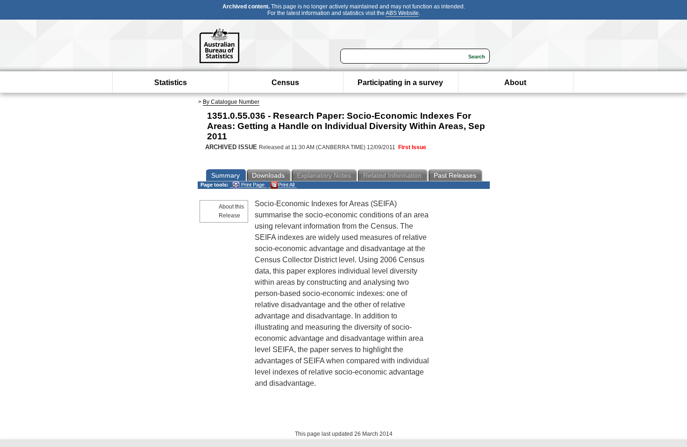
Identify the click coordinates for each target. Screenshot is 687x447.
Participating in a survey (400, 83)
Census (285, 83)
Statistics (170, 83)
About (515, 83)
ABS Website (402, 13)
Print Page (252, 184)
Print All (286, 184)
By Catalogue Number (231, 102)
